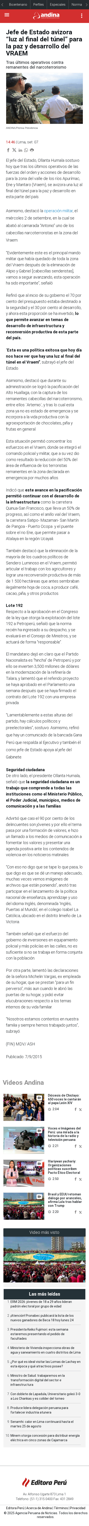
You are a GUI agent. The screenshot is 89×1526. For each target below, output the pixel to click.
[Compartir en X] (80, 1109)
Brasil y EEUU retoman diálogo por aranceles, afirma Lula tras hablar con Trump (65, 1199)
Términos (61, 1508)
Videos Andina (23, 1082)
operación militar (58, 210)
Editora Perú (15, 1508)
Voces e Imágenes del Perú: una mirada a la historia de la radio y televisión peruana (64, 1134)
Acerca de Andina (39, 1508)
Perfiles (38, 4)
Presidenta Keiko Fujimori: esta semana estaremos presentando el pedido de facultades (39, 1334)
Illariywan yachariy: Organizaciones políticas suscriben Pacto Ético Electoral (64, 1166)
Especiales (57, 4)
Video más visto (44, 1232)
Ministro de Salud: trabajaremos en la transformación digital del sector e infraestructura (37, 1380)
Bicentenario (18, 4)
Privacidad (77, 1508)
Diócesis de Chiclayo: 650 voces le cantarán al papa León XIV (64, 1099)
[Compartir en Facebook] (76, 1109)
